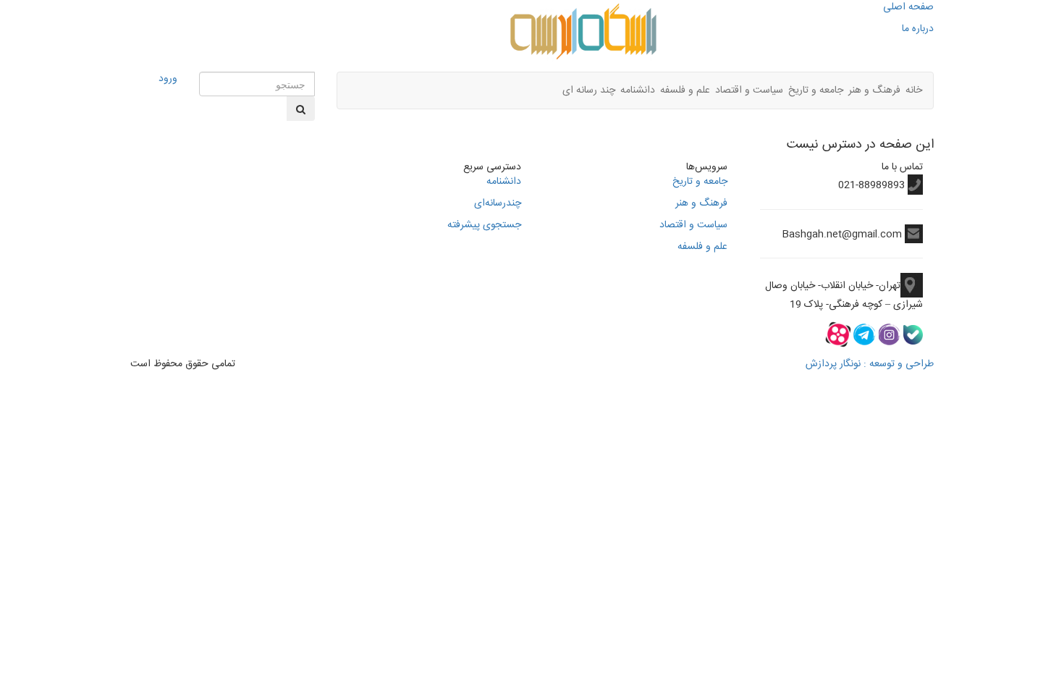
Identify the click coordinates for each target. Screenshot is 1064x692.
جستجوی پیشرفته (484, 225)
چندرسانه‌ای (497, 203)
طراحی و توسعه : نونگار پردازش (870, 364)
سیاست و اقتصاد (749, 90)
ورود (168, 79)
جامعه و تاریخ (815, 90)
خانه (913, 90)
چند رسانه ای (588, 90)
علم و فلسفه (685, 90)
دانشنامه (637, 90)
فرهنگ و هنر (874, 90)
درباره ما (918, 29)
